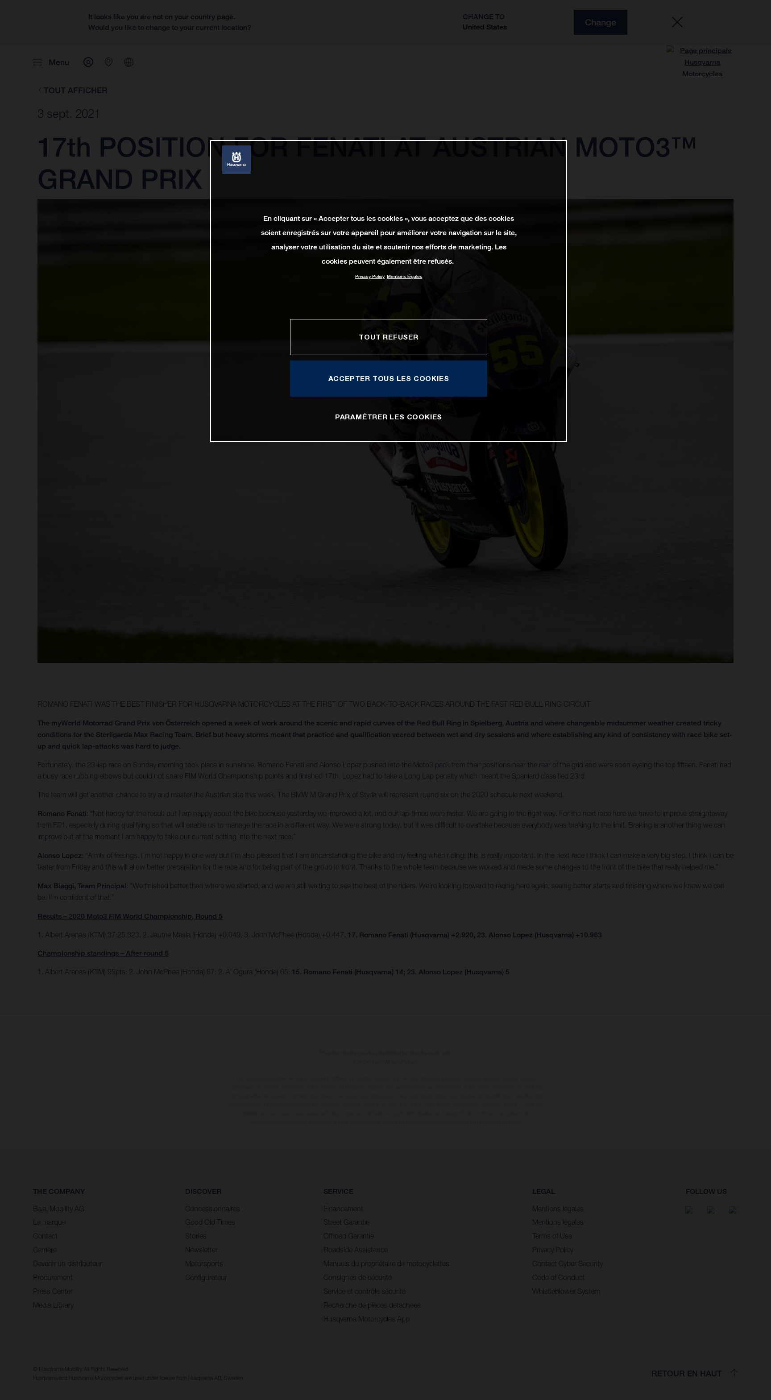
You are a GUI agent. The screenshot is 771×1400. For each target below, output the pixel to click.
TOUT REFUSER (388, 337)
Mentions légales (404, 276)
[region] (388, 291)
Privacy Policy (370, 276)
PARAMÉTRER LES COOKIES (388, 417)
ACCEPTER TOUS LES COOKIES (388, 378)
